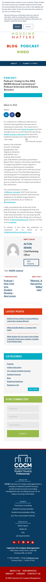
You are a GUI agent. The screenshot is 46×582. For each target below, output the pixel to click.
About (14, 63)
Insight (10, 573)
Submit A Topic (30, 63)
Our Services (29, 571)
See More (33, 389)
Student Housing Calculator (23, 509)
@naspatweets (10, 202)
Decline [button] (28, 26)
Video (23, 51)
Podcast (30, 45)
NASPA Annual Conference (15, 134)
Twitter (28, 542)
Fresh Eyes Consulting (23, 505)
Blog (12, 45)
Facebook (12, 222)
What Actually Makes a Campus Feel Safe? (21, 328)
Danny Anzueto (28, 129)
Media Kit (23, 529)
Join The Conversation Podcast (23, 516)
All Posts (30, 262)
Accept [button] (17, 26)
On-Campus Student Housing (19, 371)
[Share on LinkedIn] (6, 114)
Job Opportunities (23, 536)
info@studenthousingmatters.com (18, 232)
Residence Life (13, 385)
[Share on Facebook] (12, 114)
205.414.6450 (14, 558)
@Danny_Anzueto (13, 192)
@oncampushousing (20, 220)
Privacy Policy (16, 560)
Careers (20, 573)
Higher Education (14, 367)
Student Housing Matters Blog (23, 512)
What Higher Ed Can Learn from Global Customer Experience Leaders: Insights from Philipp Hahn (23, 339)
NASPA (12, 270)
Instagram (23, 542)
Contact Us (33, 573)
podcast (19, 270)
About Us (15, 571)
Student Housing (14, 374)
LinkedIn (14, 542)
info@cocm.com (32, 558)
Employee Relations (15, 381)
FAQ (23, 532)
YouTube (32, 542)
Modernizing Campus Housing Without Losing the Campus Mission (22, 319)
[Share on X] (18, 114)
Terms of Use (29, 560)
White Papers (23, 526)
